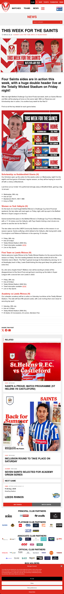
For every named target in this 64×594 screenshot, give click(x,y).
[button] (61, 566)
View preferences (32, 588)
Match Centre (46, 504)
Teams (27, 8)
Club (32, 2)
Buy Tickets (18, 504)
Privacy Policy (32, 592)
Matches (16, 8)
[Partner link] (9, 515)
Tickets (46, 2)
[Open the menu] (42, 9)
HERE (24, 245)
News (36, 8)
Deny (32, 583)
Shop (40, 2)
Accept (32, 578)
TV (36, 2)
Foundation (54, 2)
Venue (61, 2)
